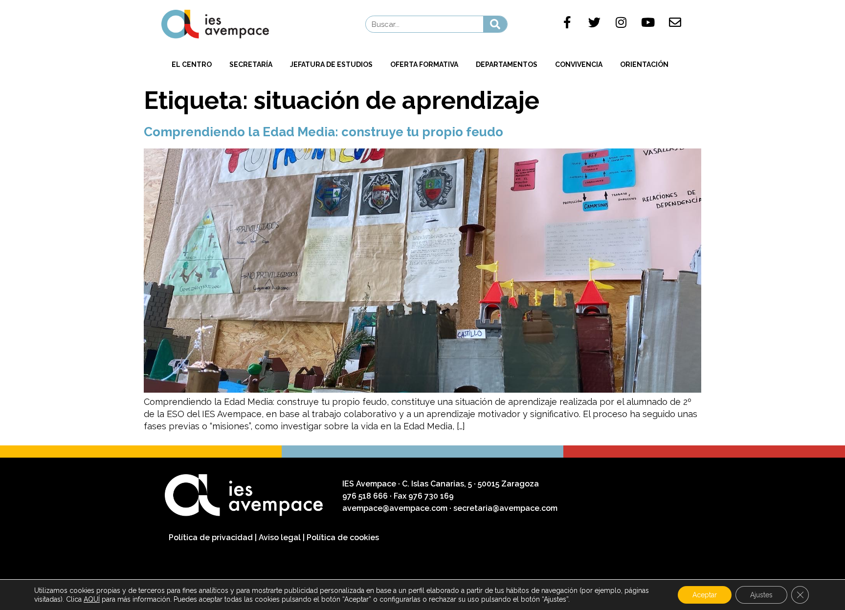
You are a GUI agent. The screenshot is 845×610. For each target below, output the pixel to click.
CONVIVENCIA (578, 64)
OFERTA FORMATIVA (424, 64)
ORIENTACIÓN (644, 64)
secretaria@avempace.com (505, 508)
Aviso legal (280, 537)
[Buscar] (495, 24)
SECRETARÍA (250, 64)
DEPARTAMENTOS (506, 64)
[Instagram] (621, 22)
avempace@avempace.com (394, 508)
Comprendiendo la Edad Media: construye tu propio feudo (323, 132)
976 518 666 (366, 496)
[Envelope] (675, 22)
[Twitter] (594, 22)
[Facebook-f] (567, 22)
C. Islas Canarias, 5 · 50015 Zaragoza (470, 483)
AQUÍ (92, 599)
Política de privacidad (211, 537)
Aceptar (704, 595)
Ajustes (761, 595)
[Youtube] (648, 22)
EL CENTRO (192, 64)
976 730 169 (431, 496)
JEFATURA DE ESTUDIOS (331, 64)
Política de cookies (343, 537)
